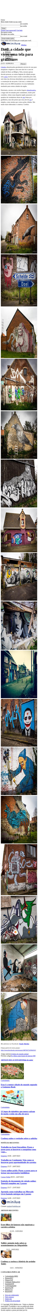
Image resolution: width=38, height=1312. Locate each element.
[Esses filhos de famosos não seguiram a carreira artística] (6, 1220)
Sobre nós (8, 1299)
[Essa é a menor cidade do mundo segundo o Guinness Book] (12, 1078)
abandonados (31, 90)
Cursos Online (5, 1177)
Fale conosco (9, 1297)
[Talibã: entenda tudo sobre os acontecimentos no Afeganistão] (6, 1239)
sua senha (23, 26)
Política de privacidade (12, 1301)
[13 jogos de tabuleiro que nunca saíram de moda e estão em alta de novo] (12, 1105)
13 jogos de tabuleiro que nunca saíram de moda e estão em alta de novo (18, 1112)
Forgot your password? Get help (11, 30)
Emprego (4, 1156)
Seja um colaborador (12, 1295)
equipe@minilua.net (13, 1206)
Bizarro (3, 1249)
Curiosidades (5, 1080)
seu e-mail (23, 36)
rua (30, 100)
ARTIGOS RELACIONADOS (12, 1060)
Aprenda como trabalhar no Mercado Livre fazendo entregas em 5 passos (17, 1193)
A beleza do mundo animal (19, 1054)
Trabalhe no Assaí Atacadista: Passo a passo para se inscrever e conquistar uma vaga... (18, 1149)
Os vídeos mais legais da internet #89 (23, 1056)
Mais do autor (28, 1060)
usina (6, 77)
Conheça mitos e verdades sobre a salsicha (19, 1138)
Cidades (3, 67)
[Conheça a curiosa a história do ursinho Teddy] (6, 1257)
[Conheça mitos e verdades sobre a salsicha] (12, 1132)
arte (24, 97)
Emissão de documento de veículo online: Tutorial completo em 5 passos (18, 1182)
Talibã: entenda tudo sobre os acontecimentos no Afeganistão (14, 1244)
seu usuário (24, 24)
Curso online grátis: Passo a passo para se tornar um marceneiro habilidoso (19, 1171)
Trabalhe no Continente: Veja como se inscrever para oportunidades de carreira (18, 1161)
